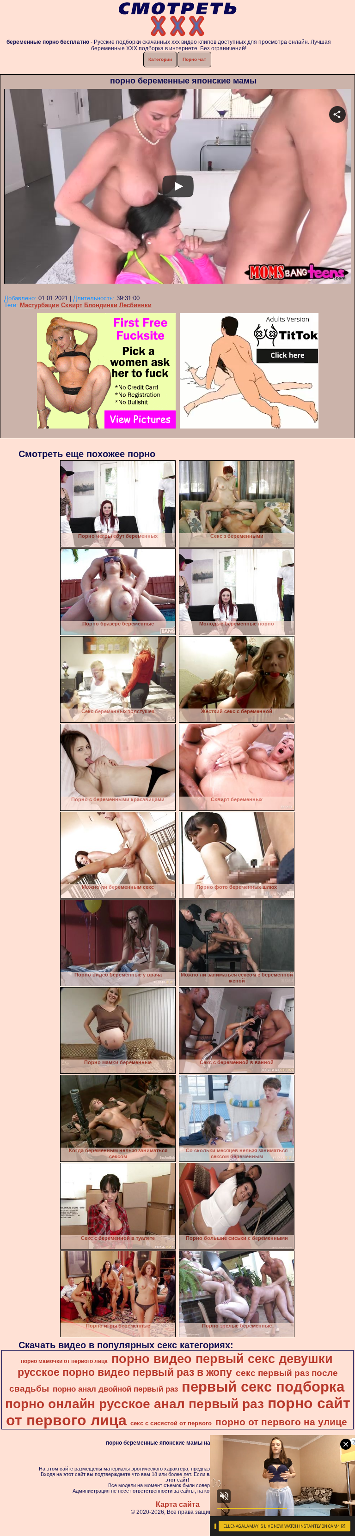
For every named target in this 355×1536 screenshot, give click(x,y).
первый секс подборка (263, 1386)
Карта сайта (178, 1504)
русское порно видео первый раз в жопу (125, 1372)
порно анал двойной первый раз (115, 1388)
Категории (160, 59)
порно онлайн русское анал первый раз (134, 1404)
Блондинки (100, 305)
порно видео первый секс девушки (222, 1359)
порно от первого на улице (281, 1422)
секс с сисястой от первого (171, 1423)
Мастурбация (39, 305)
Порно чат (194, 59)
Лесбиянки (135, 305)
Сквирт (71, 305)
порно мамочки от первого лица (64, 1361)
